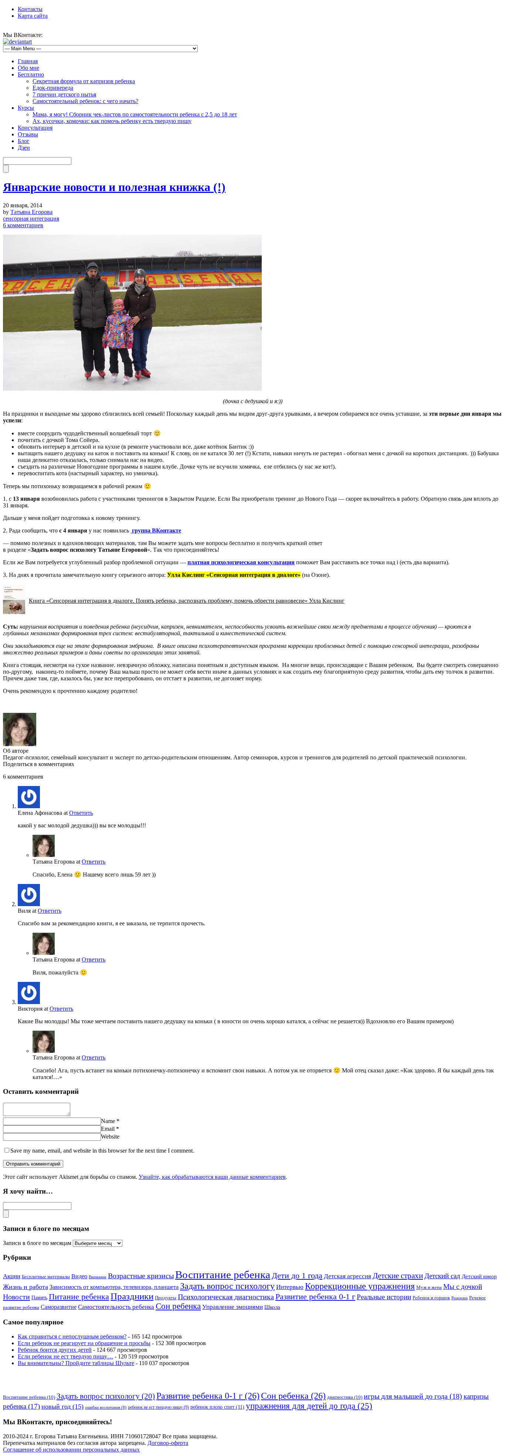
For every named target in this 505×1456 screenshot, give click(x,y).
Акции (11, 1276)
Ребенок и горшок (431, 1297)
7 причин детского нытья (64, 94)
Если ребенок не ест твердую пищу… (65, 1356)
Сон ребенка (178, 1306)
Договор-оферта (168, 1443)
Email (108, 1129)
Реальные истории (384, 1297)
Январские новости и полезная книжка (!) (114, 187)
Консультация (35, 128)
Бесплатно (31, 74)
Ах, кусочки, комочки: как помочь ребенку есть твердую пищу (112, 121)
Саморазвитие (59, 1307)
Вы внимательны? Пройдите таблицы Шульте (76, 1363)
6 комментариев (23, 225)
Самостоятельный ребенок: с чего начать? (85, 101)
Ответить (81, 813)
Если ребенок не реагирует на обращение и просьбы (84, 1343)
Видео (79, 1276)
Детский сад (442, 1276)
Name (108, 1121)
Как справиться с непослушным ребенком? (72, 1336)
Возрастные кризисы (141, 1276)
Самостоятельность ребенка (116, 1306)
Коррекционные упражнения (360, 1286)
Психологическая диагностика (226, 1297)
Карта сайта (33, 16)
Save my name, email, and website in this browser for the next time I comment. (102, 1150)
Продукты (165, 1297)
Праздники (132, 1296)
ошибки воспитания (105, 1407)
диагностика (344, 1397)
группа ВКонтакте (156, 530)
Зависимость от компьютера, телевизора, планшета (114, 1287)
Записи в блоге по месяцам (37, 1243)
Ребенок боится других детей (55, 1350)
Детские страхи (398, 1275)
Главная (28, 61)
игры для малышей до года (413, 1396)
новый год (62, 1406)
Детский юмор (479, 1276)
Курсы (26, 108)
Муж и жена (429, 1287)
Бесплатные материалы (46, 1276)
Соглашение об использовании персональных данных (71, 1449)
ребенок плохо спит (217, 1407)
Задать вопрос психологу (227, 1286)
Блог (24, 141)
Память (39, 1297)
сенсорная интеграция (31, 218)
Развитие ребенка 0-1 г (315, 1296)
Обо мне (28, 68)
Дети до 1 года (297, 1275)
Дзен (24, 147)
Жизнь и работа (25, 1286)
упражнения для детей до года (309, 1406)
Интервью (290, 1286)
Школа (272, 1307)
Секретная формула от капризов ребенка (84, 81)
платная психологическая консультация (241, 562)
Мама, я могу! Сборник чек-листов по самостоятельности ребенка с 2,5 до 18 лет (135, 114)
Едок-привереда (53, 88)
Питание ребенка (79, 1296)
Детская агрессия (347, 1276)
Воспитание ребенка (222, 1274)
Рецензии (459, 1298)
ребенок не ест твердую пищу (158, 1407)
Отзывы (28, 134)
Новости (16, 1297)
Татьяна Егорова (31, 212)
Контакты (30, 9)
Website (110, 1136)
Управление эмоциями (232, 1306)
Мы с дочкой (462, 1286)
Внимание (97, 1277)
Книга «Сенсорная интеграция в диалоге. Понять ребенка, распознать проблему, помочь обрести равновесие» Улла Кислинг (187, 601)
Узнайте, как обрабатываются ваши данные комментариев (212, 1177)
